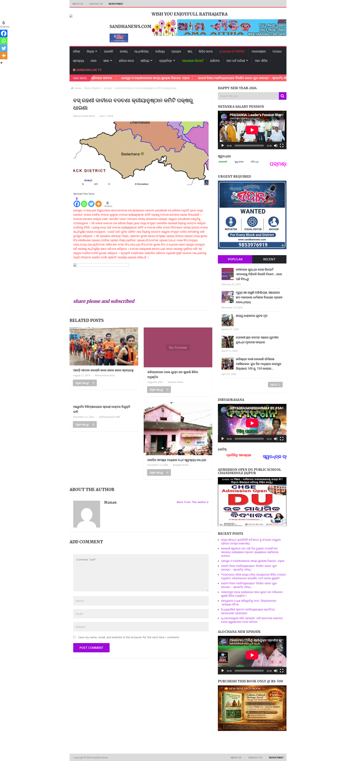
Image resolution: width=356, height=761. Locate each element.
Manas (110, 502)
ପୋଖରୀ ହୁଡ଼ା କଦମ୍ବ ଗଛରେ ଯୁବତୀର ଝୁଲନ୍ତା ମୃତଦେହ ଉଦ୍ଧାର (257, 339)
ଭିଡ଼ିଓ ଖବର (206, 51)
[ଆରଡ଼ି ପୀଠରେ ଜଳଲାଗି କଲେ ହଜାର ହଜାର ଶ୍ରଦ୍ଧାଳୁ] (104, 346)
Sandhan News (175, 382)
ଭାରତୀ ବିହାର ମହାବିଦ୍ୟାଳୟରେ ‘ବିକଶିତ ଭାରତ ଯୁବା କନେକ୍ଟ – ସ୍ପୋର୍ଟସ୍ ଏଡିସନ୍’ (215, 78)
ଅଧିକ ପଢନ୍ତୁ (82, 383)
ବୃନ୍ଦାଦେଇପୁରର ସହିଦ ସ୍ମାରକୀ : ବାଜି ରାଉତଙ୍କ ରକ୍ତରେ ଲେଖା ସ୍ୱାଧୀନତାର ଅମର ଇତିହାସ (252, 620)
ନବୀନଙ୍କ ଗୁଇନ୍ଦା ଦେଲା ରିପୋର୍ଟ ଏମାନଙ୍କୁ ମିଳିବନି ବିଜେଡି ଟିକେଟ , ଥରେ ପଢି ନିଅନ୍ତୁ (259, 274)
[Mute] (276, 145)
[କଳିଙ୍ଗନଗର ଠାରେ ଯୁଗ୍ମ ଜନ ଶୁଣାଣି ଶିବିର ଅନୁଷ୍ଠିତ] (178, 347)
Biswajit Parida (180, 465)
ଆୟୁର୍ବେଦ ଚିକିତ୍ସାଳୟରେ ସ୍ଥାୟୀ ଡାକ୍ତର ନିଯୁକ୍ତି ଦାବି (101, 409)
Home (78, 88)
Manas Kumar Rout (84, 116)
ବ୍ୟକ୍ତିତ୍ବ (165, 61)
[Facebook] (3, 33)
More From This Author (191, 502)
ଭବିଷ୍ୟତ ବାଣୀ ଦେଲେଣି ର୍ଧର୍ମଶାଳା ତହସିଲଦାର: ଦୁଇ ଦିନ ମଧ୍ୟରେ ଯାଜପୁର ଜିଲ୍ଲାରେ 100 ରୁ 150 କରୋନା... (258, 363)
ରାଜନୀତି (108, 51)
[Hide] (1, 62)
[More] (98, 201)
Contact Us (96, 3)
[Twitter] (91, 201)
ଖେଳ (94, 61)
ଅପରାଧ (277, 51)
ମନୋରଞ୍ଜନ (259, 51)
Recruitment (116, 3)
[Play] (223, 145)
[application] (252, 130)
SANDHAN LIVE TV (88, 70)
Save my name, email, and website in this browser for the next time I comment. (128, 637)
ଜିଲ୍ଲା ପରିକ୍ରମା (92, 88)
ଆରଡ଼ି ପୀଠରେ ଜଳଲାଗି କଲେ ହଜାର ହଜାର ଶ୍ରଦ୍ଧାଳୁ (103, 370)
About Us (77, 3)
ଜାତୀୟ (124, 51)
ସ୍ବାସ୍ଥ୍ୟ (78, 61)
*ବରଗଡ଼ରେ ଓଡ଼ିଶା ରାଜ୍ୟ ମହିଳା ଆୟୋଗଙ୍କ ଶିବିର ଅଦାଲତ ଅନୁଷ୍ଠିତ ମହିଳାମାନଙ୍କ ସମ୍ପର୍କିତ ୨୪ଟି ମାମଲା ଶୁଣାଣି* (253, 576)
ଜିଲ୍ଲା (90, 51)
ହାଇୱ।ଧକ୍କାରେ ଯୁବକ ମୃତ (252, 316)
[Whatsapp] (84, 201)
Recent (269, 259)
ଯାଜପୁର (108, 88)
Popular (235, 259)
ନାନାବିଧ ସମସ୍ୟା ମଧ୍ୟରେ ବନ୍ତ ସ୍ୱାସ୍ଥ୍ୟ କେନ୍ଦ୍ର (176, 460)
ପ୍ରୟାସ (176, 51)
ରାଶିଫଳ (215, 61)
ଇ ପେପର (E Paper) (232, 51)
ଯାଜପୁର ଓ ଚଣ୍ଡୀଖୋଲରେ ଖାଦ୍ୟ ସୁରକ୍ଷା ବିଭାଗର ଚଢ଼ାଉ (126, 78)
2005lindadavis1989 (109, 417)
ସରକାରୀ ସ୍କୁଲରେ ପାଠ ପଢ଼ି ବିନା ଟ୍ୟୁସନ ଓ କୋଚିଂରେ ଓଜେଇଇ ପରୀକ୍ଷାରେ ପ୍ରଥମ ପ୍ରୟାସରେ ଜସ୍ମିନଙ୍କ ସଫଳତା (250, 552)
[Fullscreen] (282, 145)
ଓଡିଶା (76, 51)
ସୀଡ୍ (189, 51)
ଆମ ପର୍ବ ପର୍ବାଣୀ (235, 61)
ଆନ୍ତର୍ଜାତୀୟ (141, 51)
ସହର (106, 61)
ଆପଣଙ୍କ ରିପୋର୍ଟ (192, 61)
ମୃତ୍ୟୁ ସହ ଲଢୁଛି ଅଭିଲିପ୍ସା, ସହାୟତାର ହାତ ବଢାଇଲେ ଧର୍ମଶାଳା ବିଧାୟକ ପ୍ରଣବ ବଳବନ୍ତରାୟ (259, 297)
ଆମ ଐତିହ (261, 61)
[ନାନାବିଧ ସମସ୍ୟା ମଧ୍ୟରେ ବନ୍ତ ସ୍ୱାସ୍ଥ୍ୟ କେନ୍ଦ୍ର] (178, 428)
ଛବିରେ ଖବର (126, 61)
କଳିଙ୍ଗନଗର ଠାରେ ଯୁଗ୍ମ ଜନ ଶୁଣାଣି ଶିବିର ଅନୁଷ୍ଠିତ (172, 374)
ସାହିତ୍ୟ (145, 61)
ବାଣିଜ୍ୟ (160, 51)
